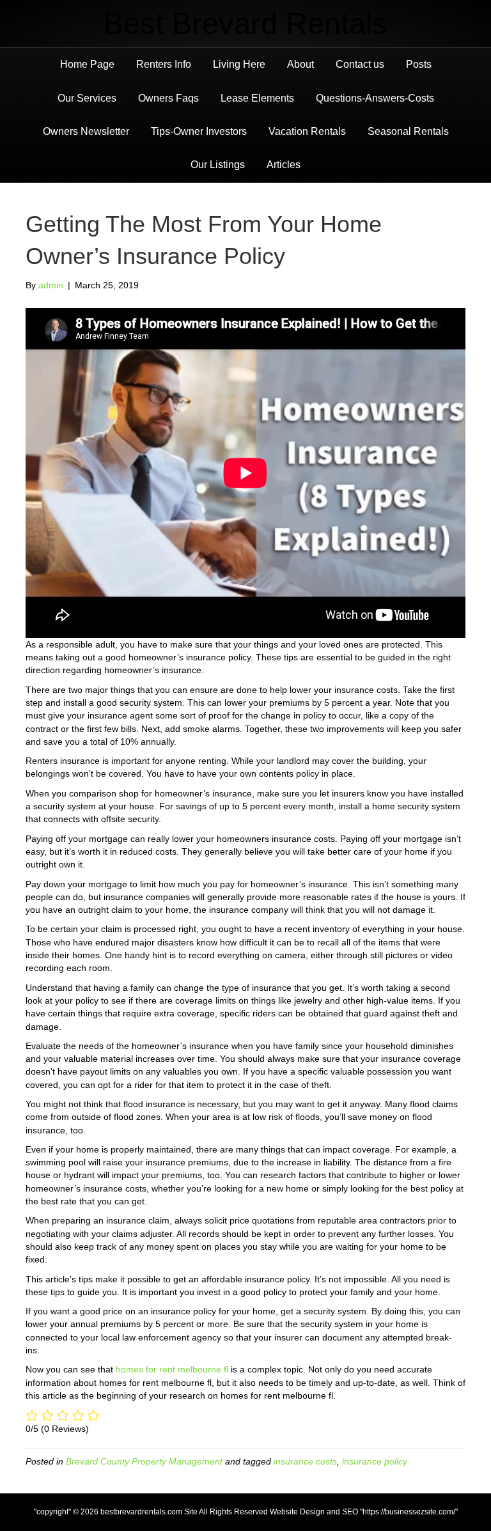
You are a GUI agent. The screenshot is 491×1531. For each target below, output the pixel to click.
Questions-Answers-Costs (375, 98)
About (300, 64)
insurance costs (305, 1461)
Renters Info (163, 64)
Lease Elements (257, 98)
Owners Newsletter (86, 131)
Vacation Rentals (307, 131)
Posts (419, 64)
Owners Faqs (168, 98)
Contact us (360, 64)
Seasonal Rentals (408, 131)
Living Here (239, 64)
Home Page (87, 64)
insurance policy (374, 1461)
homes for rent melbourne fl (172, 1369)
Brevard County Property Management (144, 1461)
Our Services (87, 98)
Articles (283, 164)
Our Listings (218, 164)
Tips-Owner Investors (199, 131)
